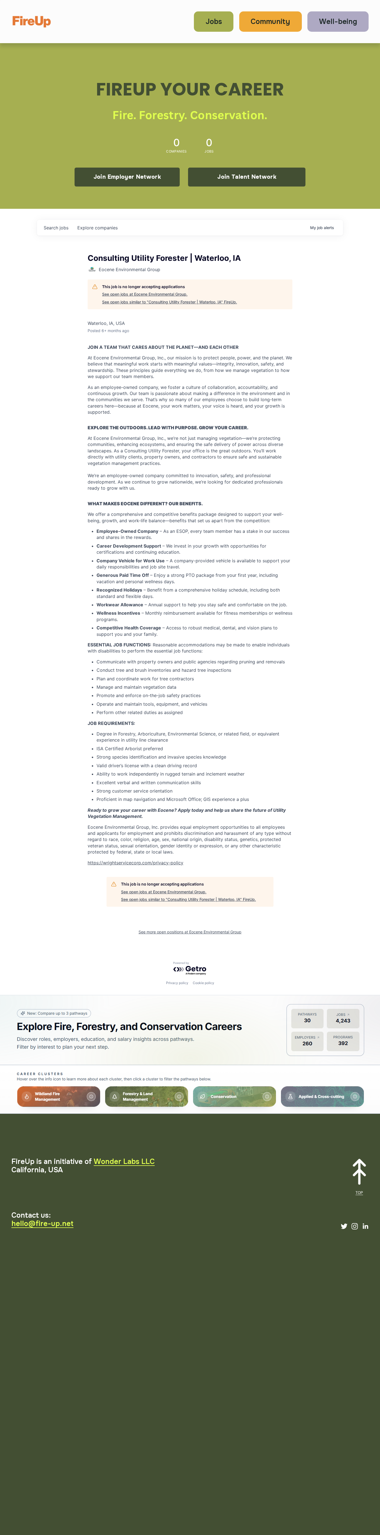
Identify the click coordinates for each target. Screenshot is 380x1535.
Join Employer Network (127, 176)
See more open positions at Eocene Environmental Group (190, 932)
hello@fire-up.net (42, 1224)
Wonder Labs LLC (124, 1162)
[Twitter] (344, 1226)
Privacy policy (177, 983)
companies (97, 228)
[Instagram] (354, 1226)
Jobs (214, 21)
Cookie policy (203, 983)
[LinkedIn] (365, 1226)
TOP (359, 1193)
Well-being (338, 21)
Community (270, 21)
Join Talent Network (246, 176)
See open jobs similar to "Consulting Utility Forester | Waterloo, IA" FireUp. (169, 302)
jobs (56, 228)
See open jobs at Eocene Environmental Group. (144, 294)
